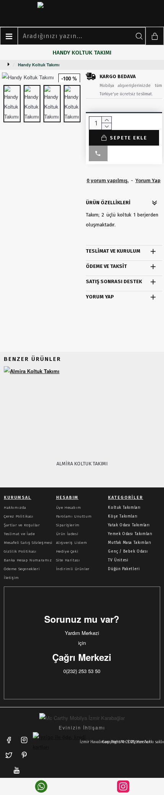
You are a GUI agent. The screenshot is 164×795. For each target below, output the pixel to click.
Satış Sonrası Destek (114, 281)
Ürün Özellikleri (108, 202)
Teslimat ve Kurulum (113, 251)
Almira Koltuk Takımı (82, 463)
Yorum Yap (100, 297)
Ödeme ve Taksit (106, 266)
